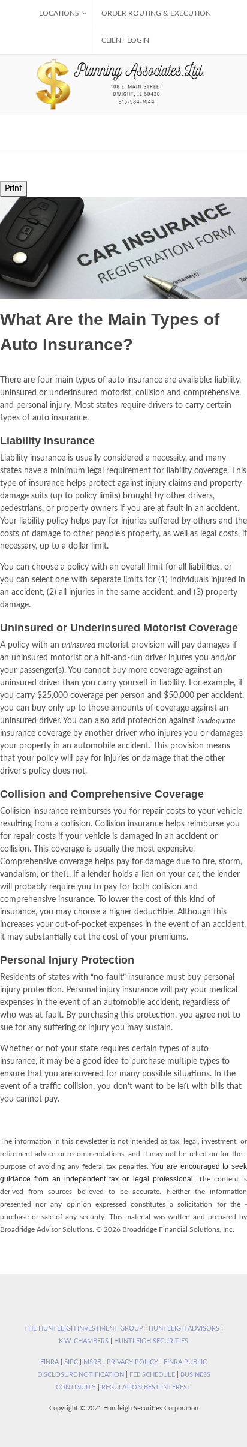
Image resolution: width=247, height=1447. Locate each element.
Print (13, 189)
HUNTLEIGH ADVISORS (184, 1328)
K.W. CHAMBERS (84, 1341)
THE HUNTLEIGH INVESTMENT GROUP (83, 1328)
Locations (59, 13)
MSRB (92, 1362)
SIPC (71, 1362)
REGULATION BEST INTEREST (146, 1387)
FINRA (49, 1362)
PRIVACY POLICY (132, 1362)
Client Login (125, 40)
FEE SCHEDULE (152, 1374)
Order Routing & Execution (156, 13)
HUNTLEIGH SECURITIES (151, 1341)
